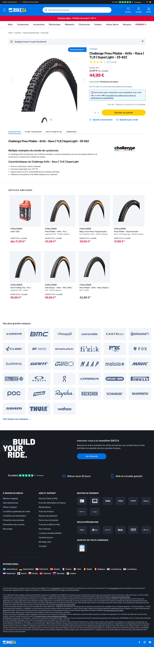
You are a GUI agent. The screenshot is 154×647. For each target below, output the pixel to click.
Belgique (129, 87)
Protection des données (13, 520)
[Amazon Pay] (82, 512)
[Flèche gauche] (12, 210)
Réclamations (45, 507)
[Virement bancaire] (95, 512)
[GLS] (120, 530)
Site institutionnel (10, 503)
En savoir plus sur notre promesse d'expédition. (51, 616)
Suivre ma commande (48, 520)
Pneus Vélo (44, 33)
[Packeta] (146, 530)
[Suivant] (83, 80)
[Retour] (11, 80)
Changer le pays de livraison (120, 597)
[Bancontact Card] (82, 501)
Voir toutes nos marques (15, 419)
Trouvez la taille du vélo (49, 524)
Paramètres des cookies (13, 524)
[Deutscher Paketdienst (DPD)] (95, 530)
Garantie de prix (46, 537)
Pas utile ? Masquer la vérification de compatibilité (127, 104)
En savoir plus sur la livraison (113, 610)
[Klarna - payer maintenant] (146, 501)
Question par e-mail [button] (129, 120)
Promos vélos (64, 18)
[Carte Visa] (108, 501)
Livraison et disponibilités (50, 533)
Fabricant (71, 132)
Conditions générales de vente (16, 511)
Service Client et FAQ (48, 498)
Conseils (42, 546)
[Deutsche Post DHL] (82, 530)
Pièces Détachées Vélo (31, 33)
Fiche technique (33, 132)
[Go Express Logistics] (133, 530)
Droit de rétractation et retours (52, 503)
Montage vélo (45, 542)
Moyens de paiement (48, 516)
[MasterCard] (95, 501)
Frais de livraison (46, 511)
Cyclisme (18, 33)
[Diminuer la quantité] (92, 112)
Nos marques (45, 529)
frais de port (57, 588)
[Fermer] (142, 41)
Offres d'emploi (10, 507)
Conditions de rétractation (14, 516)
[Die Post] (108, 530)
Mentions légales (10, 498)
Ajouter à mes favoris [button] (103, 120)
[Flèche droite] (38, 210)
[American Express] (120, 501)
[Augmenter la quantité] (98, 112)
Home (10, 33)
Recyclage (7, 529)
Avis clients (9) (54, 132)
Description (14, 132)
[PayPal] (133, 501)
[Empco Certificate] (82, 548)
